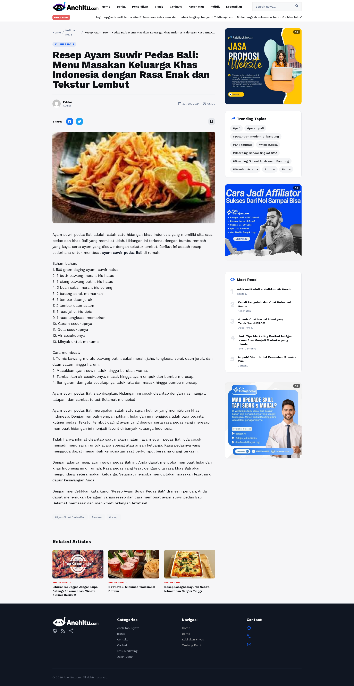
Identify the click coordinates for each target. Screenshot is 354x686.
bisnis (159, 6)
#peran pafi (255, 128)
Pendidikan (140, 6)
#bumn (269, 169)
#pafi (236, 128)
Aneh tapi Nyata (128, 628)
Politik (215, 6)
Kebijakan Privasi (193, 639)
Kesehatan (196, 6)
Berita (121, 6)
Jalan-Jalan (125, 656)
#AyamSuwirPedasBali (70, 517)
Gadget (122, 645)
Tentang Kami (191, 645)
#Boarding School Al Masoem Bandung (261, 161)
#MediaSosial (268, 144)
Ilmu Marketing (127, 651)
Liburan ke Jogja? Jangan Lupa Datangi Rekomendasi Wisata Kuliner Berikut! (75, 591)
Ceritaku (176, 6)
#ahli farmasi (242, 144)
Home (106, 6)
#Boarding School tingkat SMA (255, 153)
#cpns (286, 169)
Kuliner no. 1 (70, 32)
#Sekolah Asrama (245, 169)
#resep (113, 517)
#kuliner (97, 517)
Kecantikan (234, 6)
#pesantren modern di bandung (256, 136)
